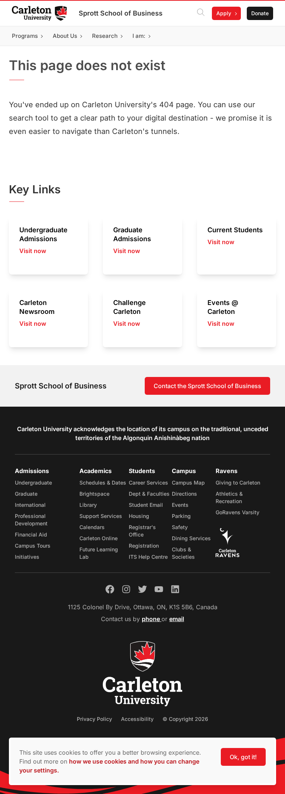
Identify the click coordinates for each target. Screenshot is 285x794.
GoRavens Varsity (237, 512)
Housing (139, 516)
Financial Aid (31, 534)
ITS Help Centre (148, 557)
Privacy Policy (94, 719)
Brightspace (94, 493)
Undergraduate (33, 482)
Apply (223, 13)
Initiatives (27, 557)
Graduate (26, 493)
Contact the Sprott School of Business (207, 386)
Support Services (100, 516)
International (30, 505)
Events (180, 505)
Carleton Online (98, 538)
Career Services (148, 482)
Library (88, 505)
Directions (184, 493)
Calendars (92, 527)
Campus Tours (32, 545)
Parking (181, 516)
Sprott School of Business (121, 13)
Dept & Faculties (149, 493)
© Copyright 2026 (185, 719)
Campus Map (188, 482)
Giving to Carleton (238, 482)
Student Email (146, 505)
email (176, 619)
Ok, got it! (243, 757)
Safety (180, 527)
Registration (144, 545)
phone (151, 619)
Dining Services (191, 538)
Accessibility (137, 719)
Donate (260, 13)
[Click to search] (200, 13)
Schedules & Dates (102, 482)
